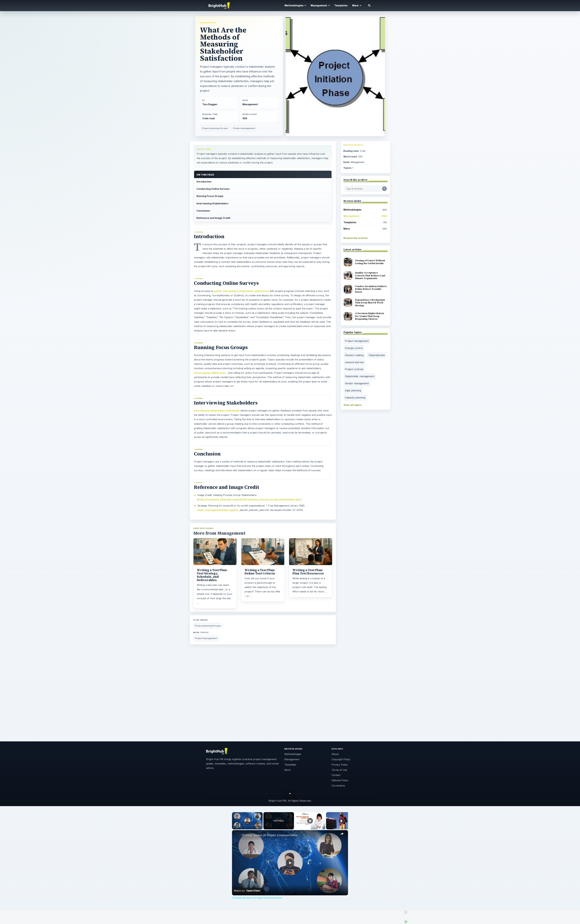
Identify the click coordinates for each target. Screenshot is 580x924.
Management (208, 22)
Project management (244, 128)
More (365, 228)
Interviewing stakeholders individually (217, 410)
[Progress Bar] (247, 825)
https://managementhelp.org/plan (217, 510)
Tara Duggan (209, 104)
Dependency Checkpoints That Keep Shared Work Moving (370, 302)
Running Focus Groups (210, 196)
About (335, 754)
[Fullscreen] (261, 827)
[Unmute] (237, 827)
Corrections (338, 785)
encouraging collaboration (210, 372)
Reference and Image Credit (213, 217)
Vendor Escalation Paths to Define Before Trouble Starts (371, 289)
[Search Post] (384, 188)
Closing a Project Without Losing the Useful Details (370, 262)
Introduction (204, 181)
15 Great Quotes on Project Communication (269, 835)
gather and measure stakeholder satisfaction (241, 291)
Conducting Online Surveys (213, 188)
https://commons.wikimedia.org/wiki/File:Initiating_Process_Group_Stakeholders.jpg (249, 499)
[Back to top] (290, 793)
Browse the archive (355, 238)
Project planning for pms (215, 128)
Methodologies (365, 209)
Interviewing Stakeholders (212, 203)
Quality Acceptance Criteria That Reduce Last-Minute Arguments (370, 275)
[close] (405, 912)
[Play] (234, 827)
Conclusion (203, 210)
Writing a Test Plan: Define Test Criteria (260, 572)
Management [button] (319, 5)
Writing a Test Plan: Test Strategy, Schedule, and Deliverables (212, 575)
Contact (336, 775)
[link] (237, 835)
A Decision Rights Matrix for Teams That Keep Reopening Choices (369, 316)
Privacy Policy (340, 764)
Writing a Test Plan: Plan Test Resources (308, 572)
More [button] (355, 5)
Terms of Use (339, 769)
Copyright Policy (341, 759)
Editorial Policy (340, 780)
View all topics (352, 404)
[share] (342, 833)
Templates (341, 5)
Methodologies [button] (294, 5)
